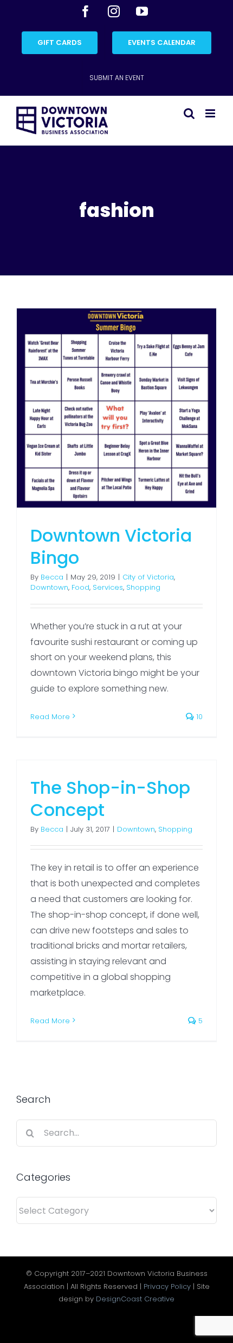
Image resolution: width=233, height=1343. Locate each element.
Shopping (143, 587)
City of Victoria (148, 577)
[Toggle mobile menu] (211, 113)
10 (198, 717)
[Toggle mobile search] (189, 113)
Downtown (49, 587)
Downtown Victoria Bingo (111, 546)
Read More (50, 717)
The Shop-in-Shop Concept (110, 798)
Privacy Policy (167, 1286)
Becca (52, 577)
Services (108, 587)
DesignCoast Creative (135, 1299)
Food (80, 587)
